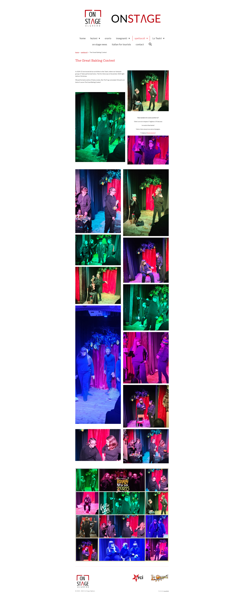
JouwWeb (166, 591)
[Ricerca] (150, 44)
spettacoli (84, 52)
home (77, 52)
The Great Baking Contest (98, 52)
